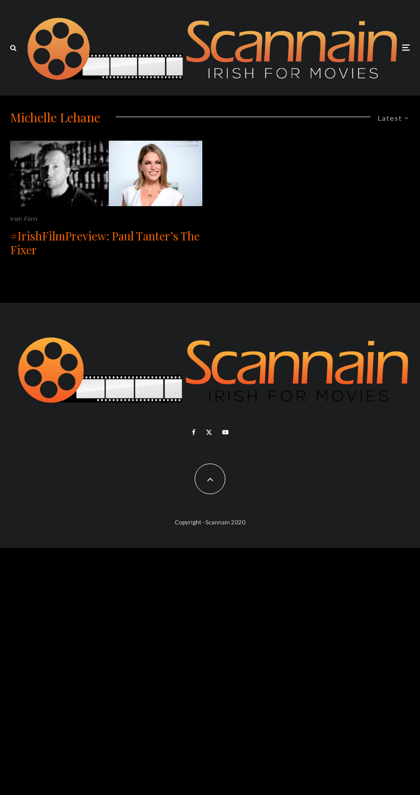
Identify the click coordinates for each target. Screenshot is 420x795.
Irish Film (23, 219)
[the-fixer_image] (106, 173)
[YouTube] (225, 432)
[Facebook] (194, 432)
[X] (209, 432)
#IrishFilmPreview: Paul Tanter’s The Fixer (105, 242)
